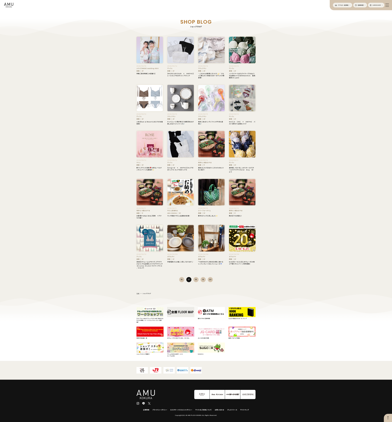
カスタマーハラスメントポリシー (181, 410)
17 (189, 279)
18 (196, 279)
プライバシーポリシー (159, 410)
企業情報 (146, 410)
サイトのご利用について (203, 410)
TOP (138, 293)
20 (210, 279)
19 (203, 279)
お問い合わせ (219, 410)
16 (182, 279)
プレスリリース (232, 410)
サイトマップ (244, 410)
